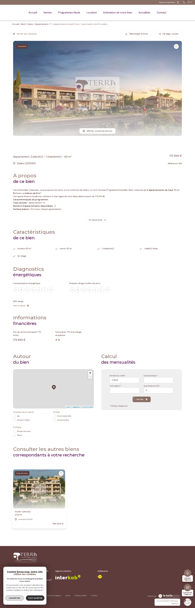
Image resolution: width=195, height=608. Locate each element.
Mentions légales (54, 595)
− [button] (90, 377)
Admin (67, 595)
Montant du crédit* (117, 376)
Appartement (41, 24)
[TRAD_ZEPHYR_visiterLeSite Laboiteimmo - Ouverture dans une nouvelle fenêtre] (169, 596)
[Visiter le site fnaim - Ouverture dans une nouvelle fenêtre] (100, 577)
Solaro (30, 24)
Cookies (94, 595)
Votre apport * (115, 386)
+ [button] (90, 373)
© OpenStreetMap (87, 407)
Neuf (23, 24)
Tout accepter (35, 598)
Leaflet (68, 407)
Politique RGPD (81, 595)
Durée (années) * (151, 376)
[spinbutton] (158, 390)
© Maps (75, 407)
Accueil (15, 24)
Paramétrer (14, 598)
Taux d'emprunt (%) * (152, 386)
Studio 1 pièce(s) (23, 513)
